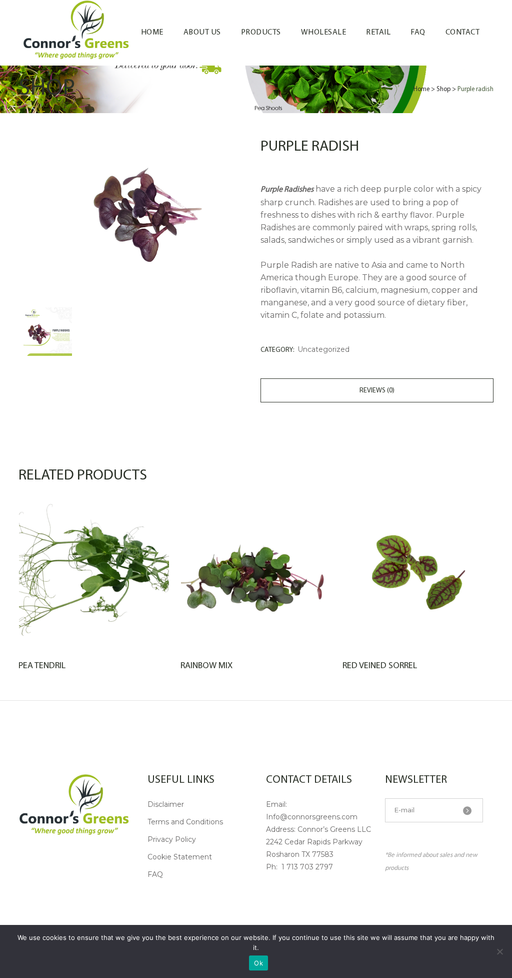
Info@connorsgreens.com (312, 816)
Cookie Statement (180, 856)
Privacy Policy (172, 839)
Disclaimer (166, 804)
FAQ (155, 874)
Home (422, 89)
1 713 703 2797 (306, 866)
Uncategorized (324, 349)
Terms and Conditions (185, 821)
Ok (258, 963)
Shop (443, 89)
